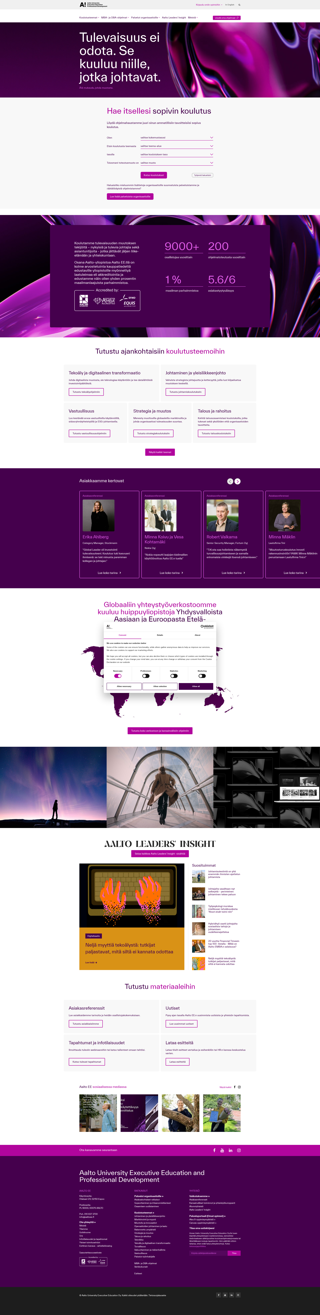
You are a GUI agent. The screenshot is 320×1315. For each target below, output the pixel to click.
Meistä (82, 1225)
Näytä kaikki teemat (160, 452)
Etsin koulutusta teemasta (121, 146)
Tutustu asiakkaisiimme (86, 1023)
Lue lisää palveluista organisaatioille (62, 811)
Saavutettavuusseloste (90, 1252)
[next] (237, 481)
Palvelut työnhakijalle (144, 1256)
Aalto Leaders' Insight (174, 17)
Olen (109, 137)
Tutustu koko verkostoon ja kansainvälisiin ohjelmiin (160, 730)
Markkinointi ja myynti (145, 1219)
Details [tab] (160, 635)
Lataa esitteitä (178, 1061)
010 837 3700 (91, 1214)
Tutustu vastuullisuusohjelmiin (89, 433)
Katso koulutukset (154, 175)
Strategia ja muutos (143, 1233)
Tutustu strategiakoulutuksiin (153, 433)
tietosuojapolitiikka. (197, 1246)
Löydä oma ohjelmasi (225, 18)
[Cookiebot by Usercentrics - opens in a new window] (203, 627)
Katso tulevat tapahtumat (87, 1061)
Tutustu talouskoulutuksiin (216, 433)
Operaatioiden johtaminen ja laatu (150, 1226)
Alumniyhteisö (196, 1206)
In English (229, 5)
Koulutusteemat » (144, 1212)
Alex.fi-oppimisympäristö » (202, 1219)
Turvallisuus (140, 1246)
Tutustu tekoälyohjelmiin (86, 391)
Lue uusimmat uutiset (182, 1023)
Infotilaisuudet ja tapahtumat (93, 1239)
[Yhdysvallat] (93, 666)
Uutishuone (85, 1232)
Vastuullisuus (140, 1253)
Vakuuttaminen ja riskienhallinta (149, 1250)
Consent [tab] (122, 635)
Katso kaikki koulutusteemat (159, 806)
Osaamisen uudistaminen (146, 1206)
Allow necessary (124, 686)
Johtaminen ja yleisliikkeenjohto (150, 1216)
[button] (302, 1312)
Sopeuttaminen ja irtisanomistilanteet (152, 1203)
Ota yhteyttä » (87, 1222)
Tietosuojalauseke (157, 1295)
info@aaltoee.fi (86, 1217)
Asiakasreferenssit (198, 1199)
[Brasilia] (126, 700)
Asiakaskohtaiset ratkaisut (147, 1199)
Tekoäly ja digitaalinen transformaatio (152, 1243)
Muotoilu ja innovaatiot (145, 1223)
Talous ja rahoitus (142, 1236)
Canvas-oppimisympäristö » (202, 1223)
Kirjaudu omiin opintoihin (208, 5)
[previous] (230, 481)
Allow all (196, 686)
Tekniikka (138, 1239)
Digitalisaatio (93, 936)
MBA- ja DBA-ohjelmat (145, 1263)
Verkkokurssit (141, 1267)
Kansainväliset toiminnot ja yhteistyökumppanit (212, 1203)
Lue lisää (89, 962)
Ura (81, 1235)
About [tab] (197, 635)
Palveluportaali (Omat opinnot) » (207, 1216)
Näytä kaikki (225, 1087)
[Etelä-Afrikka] (164, 700)
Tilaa (234, 1253)
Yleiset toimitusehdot (89, 1242)
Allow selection (160, 686)
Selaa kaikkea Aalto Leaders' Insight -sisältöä (160, 853)
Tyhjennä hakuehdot (202, 175)
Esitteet (138, 1273)
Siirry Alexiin (269, 804)
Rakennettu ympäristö (145, 1229)
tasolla (110, 154)
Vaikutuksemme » (199, 1196)
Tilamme (83, 1229)
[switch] (146, 676)
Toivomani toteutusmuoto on (123, 162)
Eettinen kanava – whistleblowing (95, 1246)
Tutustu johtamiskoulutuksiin (186, 391)
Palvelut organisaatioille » (149, 1196)
